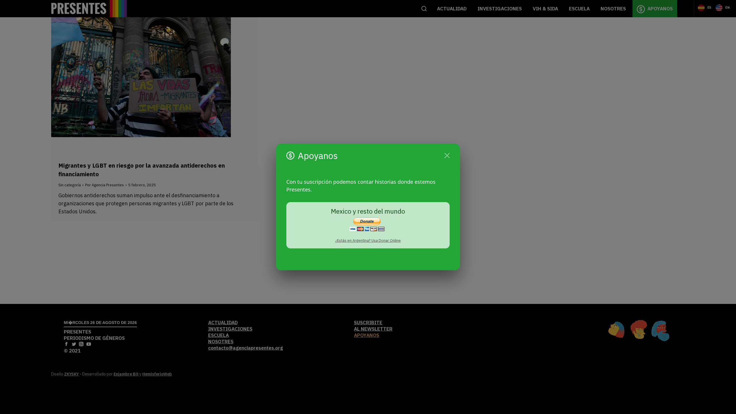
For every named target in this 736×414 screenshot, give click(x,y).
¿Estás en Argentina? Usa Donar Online (368, 240)
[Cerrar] (447, 155)
